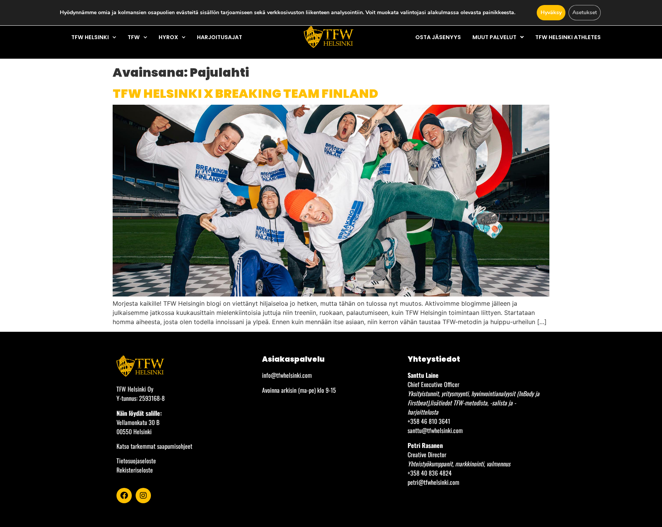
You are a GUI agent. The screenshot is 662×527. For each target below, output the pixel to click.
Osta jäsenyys (438, 37)
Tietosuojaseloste (136, 460)
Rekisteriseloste (134, 469)
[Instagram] (143, 495)
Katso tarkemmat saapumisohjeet (154, 446)
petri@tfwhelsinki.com (433, 482)
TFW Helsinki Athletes (568, 37)
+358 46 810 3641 (429, 421)
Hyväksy (551, 12)
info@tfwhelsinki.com (287, 375)
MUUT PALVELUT (494, 37)
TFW (134, 37)
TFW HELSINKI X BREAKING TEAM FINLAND (245, 93)
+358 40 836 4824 (430, 473)
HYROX (168, 37)
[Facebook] (124, 495)
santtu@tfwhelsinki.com (435, 430)
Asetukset (584, 12)
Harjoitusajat (219, 37)
